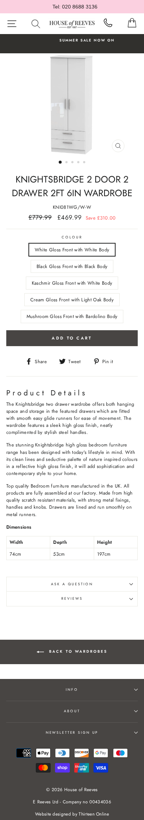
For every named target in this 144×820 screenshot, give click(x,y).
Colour (72, 237)
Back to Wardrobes (77, 651)
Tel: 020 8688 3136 (74, 7)
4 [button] (79, 163)
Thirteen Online (94, 814)
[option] (72, 104)
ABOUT (72, 711)
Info (72, 689)
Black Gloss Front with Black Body (72, 266)
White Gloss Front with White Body (72, 249)
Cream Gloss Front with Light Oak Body (72, 299)
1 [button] (60, 162)
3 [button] (73, 163)
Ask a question (72, 584)
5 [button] (85, 163)
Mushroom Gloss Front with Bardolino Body (72, 316)
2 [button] (67, 163)
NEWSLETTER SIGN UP (72, 732)
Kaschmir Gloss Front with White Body (72, 283)
